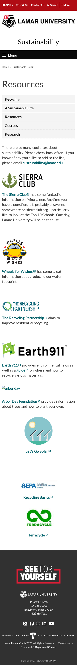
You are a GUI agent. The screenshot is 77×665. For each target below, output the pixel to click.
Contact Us (37, 5)
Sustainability (38, 42)
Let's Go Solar (36, 451)
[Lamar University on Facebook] (31, 623)
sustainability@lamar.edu (43, 163)
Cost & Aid (22, 5)
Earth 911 (10, 365)
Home (5, 66)
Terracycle (36, 535)
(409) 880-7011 (39, 613)
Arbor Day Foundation (19, 401)
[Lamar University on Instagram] (38, 623)
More (66, 5)
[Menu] (4, 55)
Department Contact (45, 647)
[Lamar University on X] (25, 623)
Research (12, 134)
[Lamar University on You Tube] (51, 623)
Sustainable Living (23, 66)
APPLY (9, 5)
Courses (11, 125)
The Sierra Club (14, 194)
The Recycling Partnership (23, 318)
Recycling (12, 99)
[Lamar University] (38, 22)
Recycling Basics (36, 497)
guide (20, 370)
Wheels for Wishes (17, 271)
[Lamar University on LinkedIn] (44, 623)
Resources (13, 117)
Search (54, 5)
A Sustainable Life (19, 108)
